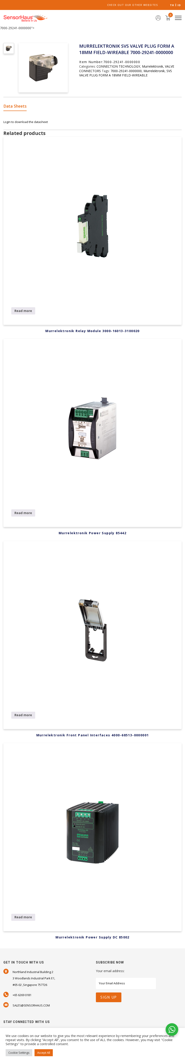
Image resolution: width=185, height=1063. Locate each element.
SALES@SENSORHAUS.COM (31, 1005)
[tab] (16, 106)
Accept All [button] (43, 1053)
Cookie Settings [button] (19, 1053)
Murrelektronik (152, 66)
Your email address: (110, 971)
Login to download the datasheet (25, 122)
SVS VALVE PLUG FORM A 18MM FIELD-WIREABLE (125, 73)
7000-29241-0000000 (126, 71)
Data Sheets (15, 106)
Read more (23, 311)
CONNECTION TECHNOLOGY (118, 66)
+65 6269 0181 (22, 995)
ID (179, 5)
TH (172, 5)
